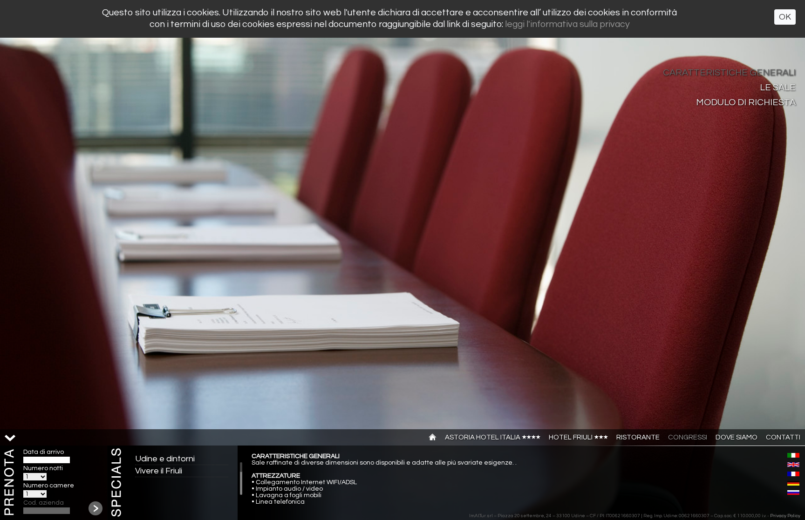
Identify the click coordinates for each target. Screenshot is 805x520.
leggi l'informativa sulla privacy (567, 24)
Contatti (783, 437)
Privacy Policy (785, 515)
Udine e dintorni (165, 458)
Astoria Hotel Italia (483, 437)
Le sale (778, 87)
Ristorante (638, 437)
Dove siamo (736, 437)
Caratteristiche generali (729, 72)
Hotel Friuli (571, 437)
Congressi (687, 437)
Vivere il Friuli (158, 470)
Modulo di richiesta (746, 102)
